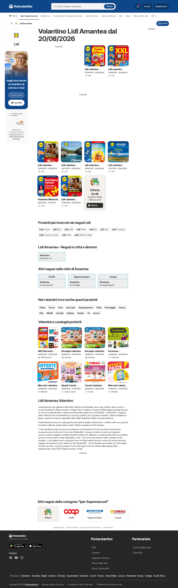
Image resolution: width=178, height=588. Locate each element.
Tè (88, 313)
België (44, 575)
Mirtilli (50, 313)
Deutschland (72, 575)
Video (42, 307)
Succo (96, 313)
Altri (152, 16)
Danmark (84, 575)
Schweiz (61, 575)
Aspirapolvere (86, 307)
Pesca (122, 307)
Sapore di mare (68, 449)
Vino (60, 307)
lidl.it (81, 432)
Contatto (96, 552)
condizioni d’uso (15, 134)
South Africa (159, 575)
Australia (36, 575)
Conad (79, 449)
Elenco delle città (141, 16)
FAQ (94, 547)
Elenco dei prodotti (100, 568)
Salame (70, 313)
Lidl (44, 229)
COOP (58, 449)
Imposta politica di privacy (53, 584)
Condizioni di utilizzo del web (80, 584)
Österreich (25, 575)
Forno (52, 307)
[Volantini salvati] (138, 6)
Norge (140, 575)
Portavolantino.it (31, 584)
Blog (128, 16)
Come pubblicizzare (142, 547)
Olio (41, 313)
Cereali (59, 313)
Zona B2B (137, 552)
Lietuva (121, 575)
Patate (80, 313)
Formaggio (110, 307)
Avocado (70, 307)
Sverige (148, 575)
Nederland (131, 575)
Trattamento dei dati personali (109, 584)
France (100, 575)
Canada (51, 575)
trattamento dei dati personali (16, 137)
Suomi (93, 575)
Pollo (99, 307)
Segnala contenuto (101, 558)
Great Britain (111, 575)
